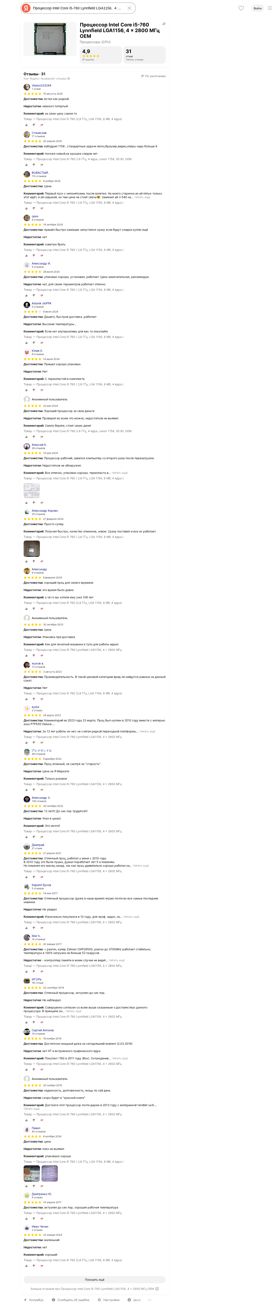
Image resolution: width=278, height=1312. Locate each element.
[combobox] (77, 8)
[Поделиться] (164, 23)
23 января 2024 (52, 1234)
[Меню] (270, 8)
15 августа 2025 (52, 93)
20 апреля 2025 (52, 141)
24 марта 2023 (52, 715)
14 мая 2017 (50, 893)
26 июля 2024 (51, 271)
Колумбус (36, 1300)
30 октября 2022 (53, 805)
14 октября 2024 (53, 224)
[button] (153, 76)
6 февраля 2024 (52, 577)
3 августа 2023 (52, 671)
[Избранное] (241, 8)
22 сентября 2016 (53, 987)
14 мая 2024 (50, 452)
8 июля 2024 (50, 311)
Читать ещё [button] (142, 197)
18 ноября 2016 (52, 1038)
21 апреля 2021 (52, 853)
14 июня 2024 (51, 358)
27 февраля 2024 (53, 518)
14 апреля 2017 (52, 1202)
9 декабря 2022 (52, 758)
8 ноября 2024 (51, 180)
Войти (258, 8)
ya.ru (136, 1300)
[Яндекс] (26, 8)
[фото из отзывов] (32, 490)
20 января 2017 (52, 944)
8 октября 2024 (52, 1136)
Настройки (111, 1300)
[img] (33, 93)
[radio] (26, 125)
